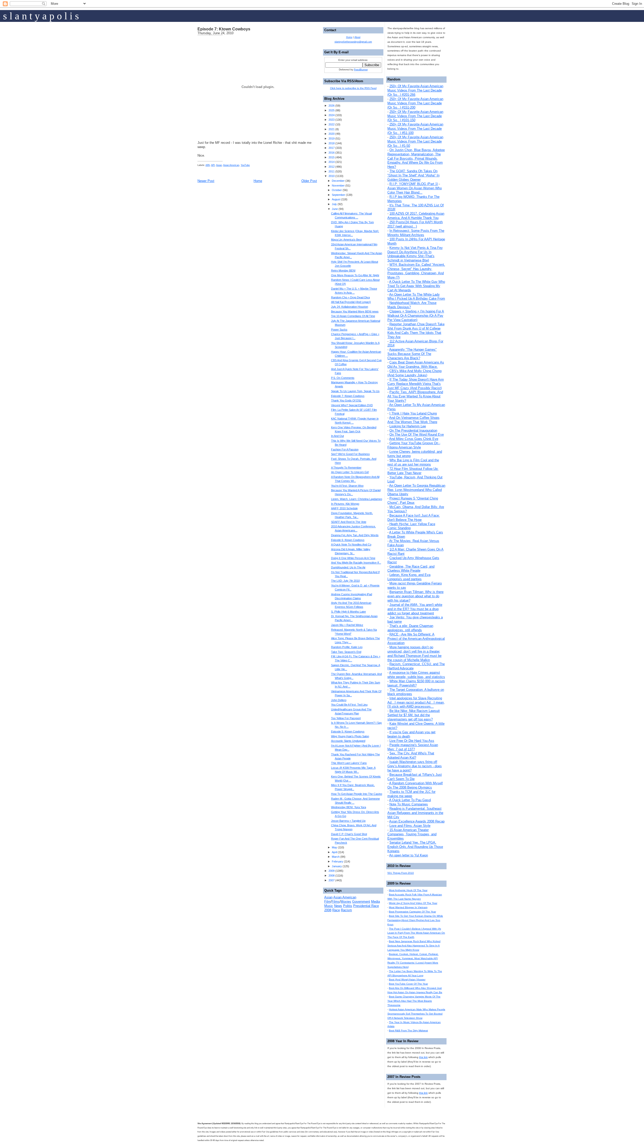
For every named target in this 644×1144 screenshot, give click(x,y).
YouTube (245, 165)
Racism (346, 910)
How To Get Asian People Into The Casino (356, 793)
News (338, 906)
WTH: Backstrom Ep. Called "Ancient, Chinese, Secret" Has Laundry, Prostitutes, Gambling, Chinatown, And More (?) (416, 271)
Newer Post (205, 181)
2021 (332, 129)
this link (423, 1057)
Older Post (309, 181)
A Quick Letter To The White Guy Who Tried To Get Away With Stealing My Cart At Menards (416, 286)
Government (361, 901)
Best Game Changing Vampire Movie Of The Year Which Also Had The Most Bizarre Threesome (413, 1000)
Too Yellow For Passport (346, 718)
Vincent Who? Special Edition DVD (352, 405)
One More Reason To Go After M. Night (355, 275)
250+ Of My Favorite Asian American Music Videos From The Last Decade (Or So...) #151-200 (415, 103)
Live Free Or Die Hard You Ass (411, 741)
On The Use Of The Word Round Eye (416, 434)
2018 (332, 143)
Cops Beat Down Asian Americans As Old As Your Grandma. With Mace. (415, 364)
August (336, 199)
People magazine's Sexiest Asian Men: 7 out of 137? (412, 747)
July (334, 204)
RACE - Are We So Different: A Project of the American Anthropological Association (416, 638)
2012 (332, 166)
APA (208, 165)
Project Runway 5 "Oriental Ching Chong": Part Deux (412, 500)
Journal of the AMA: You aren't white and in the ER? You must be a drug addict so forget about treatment (414, 609)
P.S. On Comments (342, 377)
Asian (219, 165)
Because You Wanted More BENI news (355, 311)
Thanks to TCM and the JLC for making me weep (411, 794)
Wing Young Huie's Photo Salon (350, 736)
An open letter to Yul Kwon (408, 855)
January (337, 866)
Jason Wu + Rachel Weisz (347, 624)
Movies (346, 901)
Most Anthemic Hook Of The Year (408, 890)
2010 (332, 175)
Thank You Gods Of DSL (346, 400)
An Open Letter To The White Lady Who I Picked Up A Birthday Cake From (416, 297)
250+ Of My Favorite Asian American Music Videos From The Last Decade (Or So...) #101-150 (415, 116)
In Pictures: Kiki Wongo (345, 503)
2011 (332, 171)
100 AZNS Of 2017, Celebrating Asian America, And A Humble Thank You (415, 216)
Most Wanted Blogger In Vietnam (408, 907)
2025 (332, 110)
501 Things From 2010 (400, 873)
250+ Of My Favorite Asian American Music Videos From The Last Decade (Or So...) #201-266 (415, 90)
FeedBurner (361, 69)
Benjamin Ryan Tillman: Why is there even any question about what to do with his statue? (415, 596)
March (336, 856)
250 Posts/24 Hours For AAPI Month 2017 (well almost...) (415, 224)
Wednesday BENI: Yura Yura (348, 807)
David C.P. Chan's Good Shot (349, 834)
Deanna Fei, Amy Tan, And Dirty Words (355, 535)
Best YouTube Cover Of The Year (408, 983)
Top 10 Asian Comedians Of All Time (353, 315)
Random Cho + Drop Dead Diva (350, 297)
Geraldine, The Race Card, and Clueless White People (410, 569)
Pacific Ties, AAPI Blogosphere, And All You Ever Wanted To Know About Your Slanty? (415, 396)
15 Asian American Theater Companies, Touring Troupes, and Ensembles (411, 834)
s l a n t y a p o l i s (41, 16)
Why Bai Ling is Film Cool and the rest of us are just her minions (413, 462)
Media (375, 901)
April (334, 852)
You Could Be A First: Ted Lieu (349, 704)
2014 (332, 161)
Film (327, 901)
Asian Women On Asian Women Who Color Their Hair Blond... (414, 190)
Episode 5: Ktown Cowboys (348, 731)
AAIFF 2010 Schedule (344, 508)
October (337, 190)
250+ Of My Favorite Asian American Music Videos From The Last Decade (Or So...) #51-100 (415, 128)
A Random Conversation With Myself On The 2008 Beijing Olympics (415, 785)
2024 (332, 115)
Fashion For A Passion (344, 449)
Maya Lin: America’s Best (346, 239)
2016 (332, 152)
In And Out (337, 435)
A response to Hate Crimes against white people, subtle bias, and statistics (416, 675)
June (335, 208)
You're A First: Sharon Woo (347, 485)
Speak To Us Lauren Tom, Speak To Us (355, 391)
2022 (332, 124)
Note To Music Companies (408, 804)
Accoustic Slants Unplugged (348, 740)
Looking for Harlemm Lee (407, 426)
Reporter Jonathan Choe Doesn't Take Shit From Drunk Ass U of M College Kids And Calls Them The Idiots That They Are (416, 330)
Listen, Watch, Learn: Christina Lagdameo (356, 498)
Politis (347, 906)
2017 (332, 147)
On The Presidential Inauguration (413, 430)
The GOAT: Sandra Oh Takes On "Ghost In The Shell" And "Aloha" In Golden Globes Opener (413, 175)
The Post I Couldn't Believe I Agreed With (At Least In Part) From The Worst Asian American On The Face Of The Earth (416, 933)
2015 (332, 157)
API (213, 165)
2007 (332, 880)
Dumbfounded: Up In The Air (348, 567)
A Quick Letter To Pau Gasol (410, 800)
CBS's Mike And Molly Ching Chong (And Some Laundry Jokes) (414, 373)
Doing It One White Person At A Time (353, 558)
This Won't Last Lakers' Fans (349, 762)
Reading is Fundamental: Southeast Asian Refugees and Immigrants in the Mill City (415, 813)
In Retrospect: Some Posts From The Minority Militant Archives (415, 233)
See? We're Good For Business (350, 453)
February (337, 861)
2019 (332, 138)
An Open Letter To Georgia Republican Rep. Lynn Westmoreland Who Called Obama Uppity (416, 490)
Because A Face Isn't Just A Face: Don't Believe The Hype (413, 518)
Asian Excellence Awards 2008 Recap (417, 821)
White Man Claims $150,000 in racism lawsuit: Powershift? (416, 683)
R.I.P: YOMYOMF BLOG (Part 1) (413, 184)
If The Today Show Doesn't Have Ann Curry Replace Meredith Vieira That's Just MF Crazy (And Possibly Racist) (415, 384)
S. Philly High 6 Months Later (348, 611)
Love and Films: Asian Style (409, 826)
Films (336, 901)
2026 (332, 105)
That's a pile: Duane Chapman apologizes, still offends (410, 628)
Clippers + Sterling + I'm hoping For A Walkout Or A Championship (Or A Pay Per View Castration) (415, 315)
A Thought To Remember (346, 467)
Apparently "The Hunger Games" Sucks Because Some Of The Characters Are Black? (412, 354)
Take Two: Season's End (346, 651)
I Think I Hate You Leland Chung (413, 413)
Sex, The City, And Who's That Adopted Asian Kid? (410, 755)
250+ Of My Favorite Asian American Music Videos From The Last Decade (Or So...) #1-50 (415, 141)
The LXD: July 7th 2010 (345, 580)
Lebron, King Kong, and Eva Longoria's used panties (408, 577)
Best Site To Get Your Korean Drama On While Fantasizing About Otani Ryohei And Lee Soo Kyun (415, 920)
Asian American (231, 165)
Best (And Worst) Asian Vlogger (407, 979)
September (338, 194)
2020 (332, 133)
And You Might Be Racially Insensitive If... (356, 562)
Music (328, 906)
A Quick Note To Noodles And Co (351, 544)
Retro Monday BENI (343, 270)
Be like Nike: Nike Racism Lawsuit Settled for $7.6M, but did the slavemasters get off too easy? (413, 715)
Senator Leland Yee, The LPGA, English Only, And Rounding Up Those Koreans (415, 847)
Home (258, 181)
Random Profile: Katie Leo (347, 647)
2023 (332, 119)
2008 (332, 875)
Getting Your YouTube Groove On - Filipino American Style (413, 445)
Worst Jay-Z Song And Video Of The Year (413, 903)
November (338, 185)
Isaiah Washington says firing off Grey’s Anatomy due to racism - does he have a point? (414, 766)
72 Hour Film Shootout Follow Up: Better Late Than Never (412, 471)
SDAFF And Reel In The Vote (348, 521)
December (338, 180)
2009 (332, 870)
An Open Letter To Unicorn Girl (350, 472)
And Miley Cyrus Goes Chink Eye (413, 439)
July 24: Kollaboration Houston (349, 306)
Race (336, 910)
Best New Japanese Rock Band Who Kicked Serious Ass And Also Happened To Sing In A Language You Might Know (413, 945)
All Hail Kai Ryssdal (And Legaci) (351, 301)
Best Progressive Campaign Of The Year (412, 911)
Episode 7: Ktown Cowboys (223, 29)
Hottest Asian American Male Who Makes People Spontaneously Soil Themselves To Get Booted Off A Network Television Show (416, 1013)
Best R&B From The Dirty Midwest (408, 1030)
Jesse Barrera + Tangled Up (348, 820)
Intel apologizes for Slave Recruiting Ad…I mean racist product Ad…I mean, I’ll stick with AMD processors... (416, 702)
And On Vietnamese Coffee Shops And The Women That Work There (413, 420)
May (334, 847)
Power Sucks (339, 329)
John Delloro (338, 700)
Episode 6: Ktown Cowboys (348, 539)
